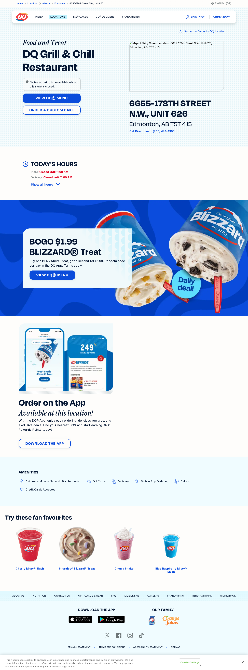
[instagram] (130, 635)
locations (57, 17)
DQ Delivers (105, 17)
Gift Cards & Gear (90, 596)
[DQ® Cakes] (152, 621)
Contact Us (62, 596)
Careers (153, 596)
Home (20, 3)
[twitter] (107, 635)
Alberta (46, 3)
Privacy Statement (79, 647)
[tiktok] (141, 635)
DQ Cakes (80, 17)
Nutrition (39, 596)
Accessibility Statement (148, 647)
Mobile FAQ (132, 596)
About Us (18, 596)
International (202, 596)
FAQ (113, 596)
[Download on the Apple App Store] (80, 619)
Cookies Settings (189, 662)
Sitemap (175, 647)
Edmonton (59, 3)
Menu (39, 17)
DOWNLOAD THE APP (44, 443)
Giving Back (228, 596)
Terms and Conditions (112, 647)
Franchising (175, 596)
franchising (131, 17)
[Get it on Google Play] (111, 619)
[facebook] (118, 635)
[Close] (242, 662)
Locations (32, 3)
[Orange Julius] (171, 621)
